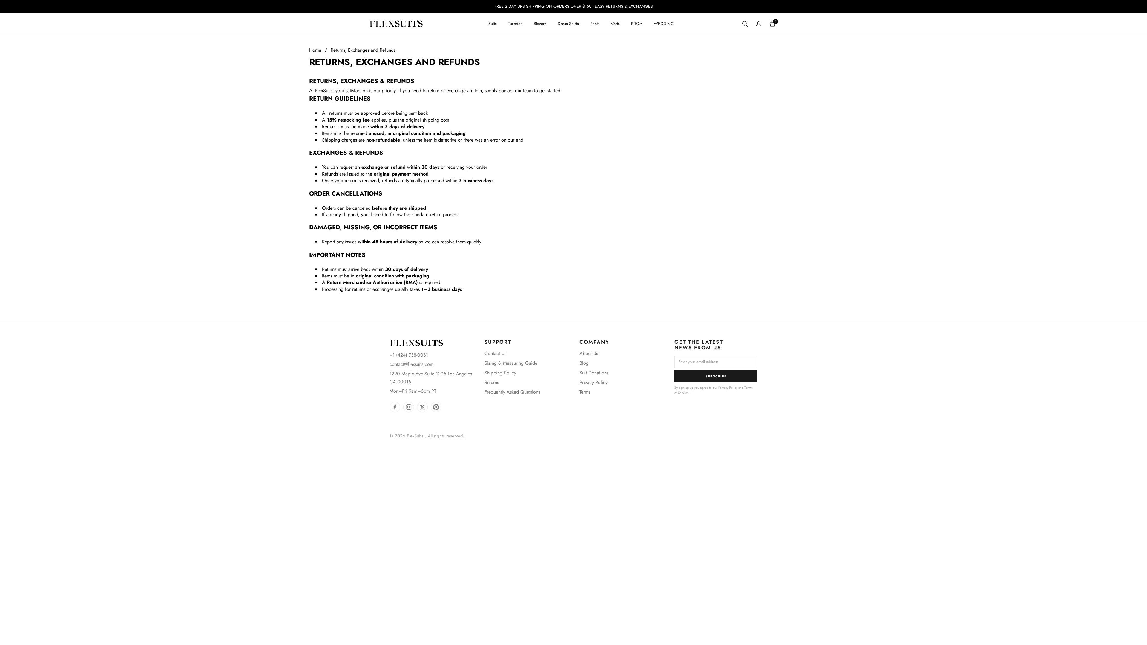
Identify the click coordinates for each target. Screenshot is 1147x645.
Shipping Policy (500, 372)
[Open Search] (745, 24)
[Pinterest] (436, 407)
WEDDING (664, 24)
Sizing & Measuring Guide (510, 363)
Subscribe (716, 376)
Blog (584, 363)
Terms (584, 391)
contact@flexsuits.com (411, 364)
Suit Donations (593, 372)
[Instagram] (408, 407)
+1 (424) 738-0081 (409, 354)
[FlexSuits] (416, 343)
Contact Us (495, 353)
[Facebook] (395, 407)
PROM (636, 24)
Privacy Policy (593, 382)
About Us (588, 353)
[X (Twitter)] (422, 407)
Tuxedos (515, 24)
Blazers (540, 24)
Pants (594, 24)
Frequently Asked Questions (512, 391)
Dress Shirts (568, 24)
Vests (615, 24)
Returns (491, 382)
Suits (492, 24)
